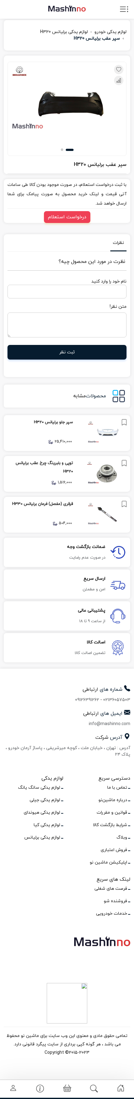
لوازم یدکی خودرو (110, 32)
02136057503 (116, 700)
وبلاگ (122, 837)
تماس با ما (117, 788)
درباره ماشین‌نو (112, 800)
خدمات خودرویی (111, 914)
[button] (70, 150)
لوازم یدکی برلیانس (42, 837)
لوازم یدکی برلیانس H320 (64, 32)
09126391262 (87, 700)
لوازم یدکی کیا (47, 825)
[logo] (67, 8)
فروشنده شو (115, 901)
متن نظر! (118, 307)
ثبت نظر (67, 352)
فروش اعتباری (114, 850)
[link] (67, 433)
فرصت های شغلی (110, 889)
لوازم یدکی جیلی (45, 800)
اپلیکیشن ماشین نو (108, 862)
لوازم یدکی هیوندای (42, 813)
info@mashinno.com (109, 724)
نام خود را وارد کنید (109, 281)
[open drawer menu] (124, 10)
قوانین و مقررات (112, 813)
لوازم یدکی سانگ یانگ (39, 788)
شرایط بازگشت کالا (110, 825)
